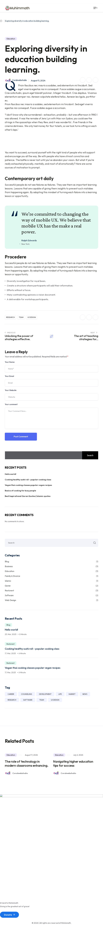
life (60, 694)
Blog (51, 561)
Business (51, 566)
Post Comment (21, 436)
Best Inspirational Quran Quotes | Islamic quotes (27, 496)
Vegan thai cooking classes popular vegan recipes (28, 485)
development (45, 694)
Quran (51, 585)
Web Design (51, 600)
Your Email (9, 376)
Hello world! (10, 474)
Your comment (11, 404)
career (11, 694)
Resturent (51, 590)
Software (51, 595)
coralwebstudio (19, 80)
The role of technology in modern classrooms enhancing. (26, 763)
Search (90, 455)
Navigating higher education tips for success (73, 763)
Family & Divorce (51, 576)
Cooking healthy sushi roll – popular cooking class (28, 479)
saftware (27, 700)
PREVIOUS (11, 333)
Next (93, 333)
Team (21, 317)
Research (10, 317)
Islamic (51, 580)
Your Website (10, 390)
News (84, 694)
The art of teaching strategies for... (86, 337)
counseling (26, 694)
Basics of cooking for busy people (20, 490)
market (72, 694)
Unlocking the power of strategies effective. (19, 337)
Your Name (9, 362)
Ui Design (31, 317)
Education (11, 38)
